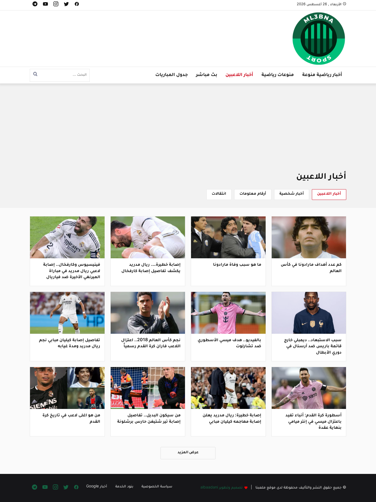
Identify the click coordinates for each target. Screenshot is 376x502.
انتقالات (219, 194)
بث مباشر (206, 75)
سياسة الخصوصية (156, 487)
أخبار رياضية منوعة (322, 75)
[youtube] (45, 5)
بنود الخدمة (124, 487)
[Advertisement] (188, 131)
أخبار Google (96, 487)
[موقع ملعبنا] (318, 39)
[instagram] (56, 5)
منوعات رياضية (277, 75)
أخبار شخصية (291, 194)
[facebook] (77, 5)
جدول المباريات (171, 75)
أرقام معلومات (252, 194)
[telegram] (35, 5)
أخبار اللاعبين (239, 75)
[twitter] (66, 5)
